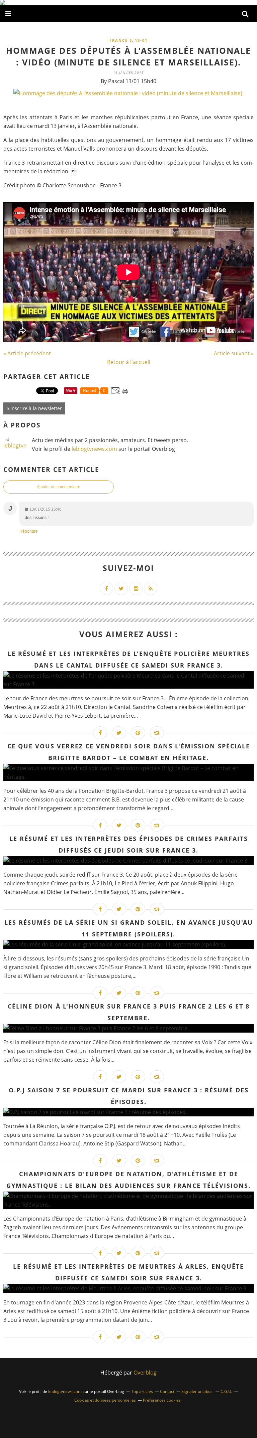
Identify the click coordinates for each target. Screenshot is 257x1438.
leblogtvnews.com (95, 449)
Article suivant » (234, 353)
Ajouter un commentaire (58, 487)
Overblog (145, 1372)
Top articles (142, 1391)
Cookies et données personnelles (105, 1400)
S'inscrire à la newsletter (34, 408)
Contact (167, 1391)
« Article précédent (27, 353)
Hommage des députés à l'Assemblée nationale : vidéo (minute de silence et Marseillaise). (128, 56)
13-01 (141, 40)
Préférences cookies (162, 1400)
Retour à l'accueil (128, 362)
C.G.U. (226, 1391)
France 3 (120, 40)
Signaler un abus (197, 1391)
